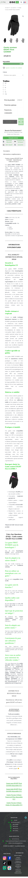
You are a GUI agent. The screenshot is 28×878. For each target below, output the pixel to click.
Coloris (5, 72)
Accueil (7, 7)
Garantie (20, 145)
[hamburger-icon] (17, 2)
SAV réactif (9, 145)
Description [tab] (6, 151)
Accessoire (13, 7)
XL (5, 92)
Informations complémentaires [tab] (12, 154)
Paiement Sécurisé (9, 141)
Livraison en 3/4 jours (20, 141)
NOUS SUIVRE (7, 853)
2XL (6, 94)
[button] (23, 16)
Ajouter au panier (21, 121)
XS (5, 83)
